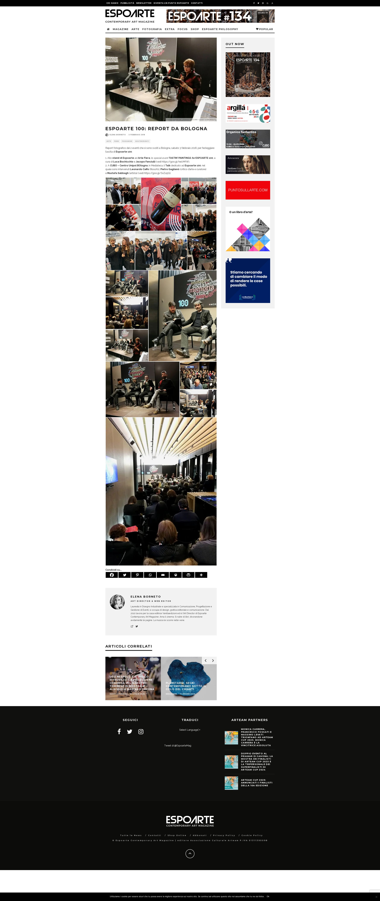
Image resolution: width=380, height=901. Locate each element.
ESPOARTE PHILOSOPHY (220, 29)
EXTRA (170, 29)
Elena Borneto (118, 135)
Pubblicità (127, 3)
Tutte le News (131, 835)
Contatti (197, 3)
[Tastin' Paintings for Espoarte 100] (123, 190)
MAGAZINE (121, 29)
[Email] (163, 575)
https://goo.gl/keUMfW (175, 161)
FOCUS (183, 29)
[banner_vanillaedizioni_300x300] (248, 250)
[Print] (176, 575)
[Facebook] (112, 575)
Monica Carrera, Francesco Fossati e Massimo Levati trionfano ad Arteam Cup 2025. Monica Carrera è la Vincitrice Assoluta (257, 737)
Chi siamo (112, 3)
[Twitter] (124, 575)
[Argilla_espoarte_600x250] (248, 121)
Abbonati (200, 835)
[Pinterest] (137, 575)
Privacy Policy (224, 835)
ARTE (135, 29)
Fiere (116, 141)
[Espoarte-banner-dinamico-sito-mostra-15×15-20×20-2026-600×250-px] (248, 198)
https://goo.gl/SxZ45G (157, 173)
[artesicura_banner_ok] (248, 173)
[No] (376, 896)
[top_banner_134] (221, 11)
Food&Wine (127, 141)
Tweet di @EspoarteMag (177, 745)
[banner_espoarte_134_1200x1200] (248, 96)
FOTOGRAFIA (152, 29)
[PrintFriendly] (188, 575)
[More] (201, 575)
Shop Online (177, 835)
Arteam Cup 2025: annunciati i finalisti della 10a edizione (257, 783)
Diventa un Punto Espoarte (171, 3)
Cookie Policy (252, 835)
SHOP (195, 29)
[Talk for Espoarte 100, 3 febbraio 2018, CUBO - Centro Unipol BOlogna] (202, 250)
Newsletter (144, 3)
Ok (268, 896)
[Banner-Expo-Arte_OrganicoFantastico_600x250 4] (248, 147)
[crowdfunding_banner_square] (248, 302)
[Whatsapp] (150, 575)
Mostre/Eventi (142, 141)
